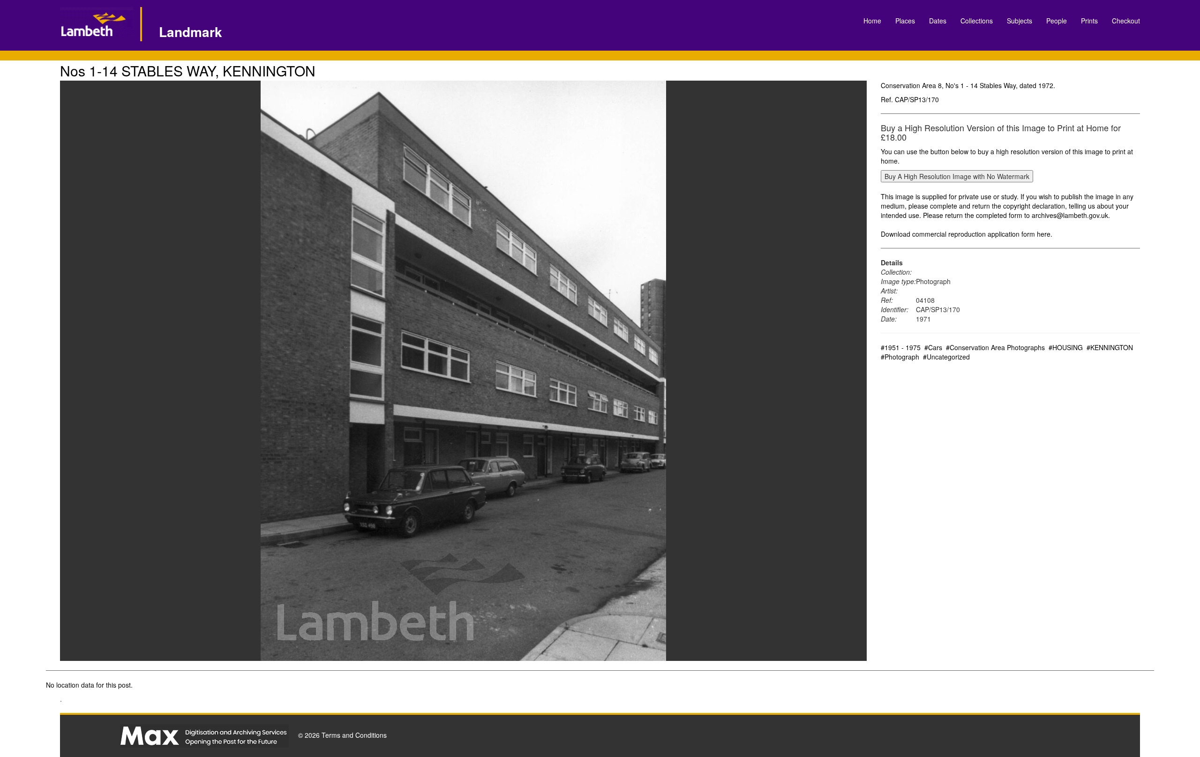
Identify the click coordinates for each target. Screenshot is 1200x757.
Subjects (1019, 20)
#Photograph (900, 356)
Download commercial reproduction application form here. (966, 234)
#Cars (933, 347)
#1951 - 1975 (901, 347)
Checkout (1126, 20)
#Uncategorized (946, 356)
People (1056, 20)
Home (872, 20)
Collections (976, 20)
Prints (1089, 20)
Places (905, 20)
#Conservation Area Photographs (995, 347)
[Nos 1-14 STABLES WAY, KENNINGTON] (463, 371)
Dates (937, 20)
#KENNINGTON (1110, 347)
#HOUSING (1066, 347)
